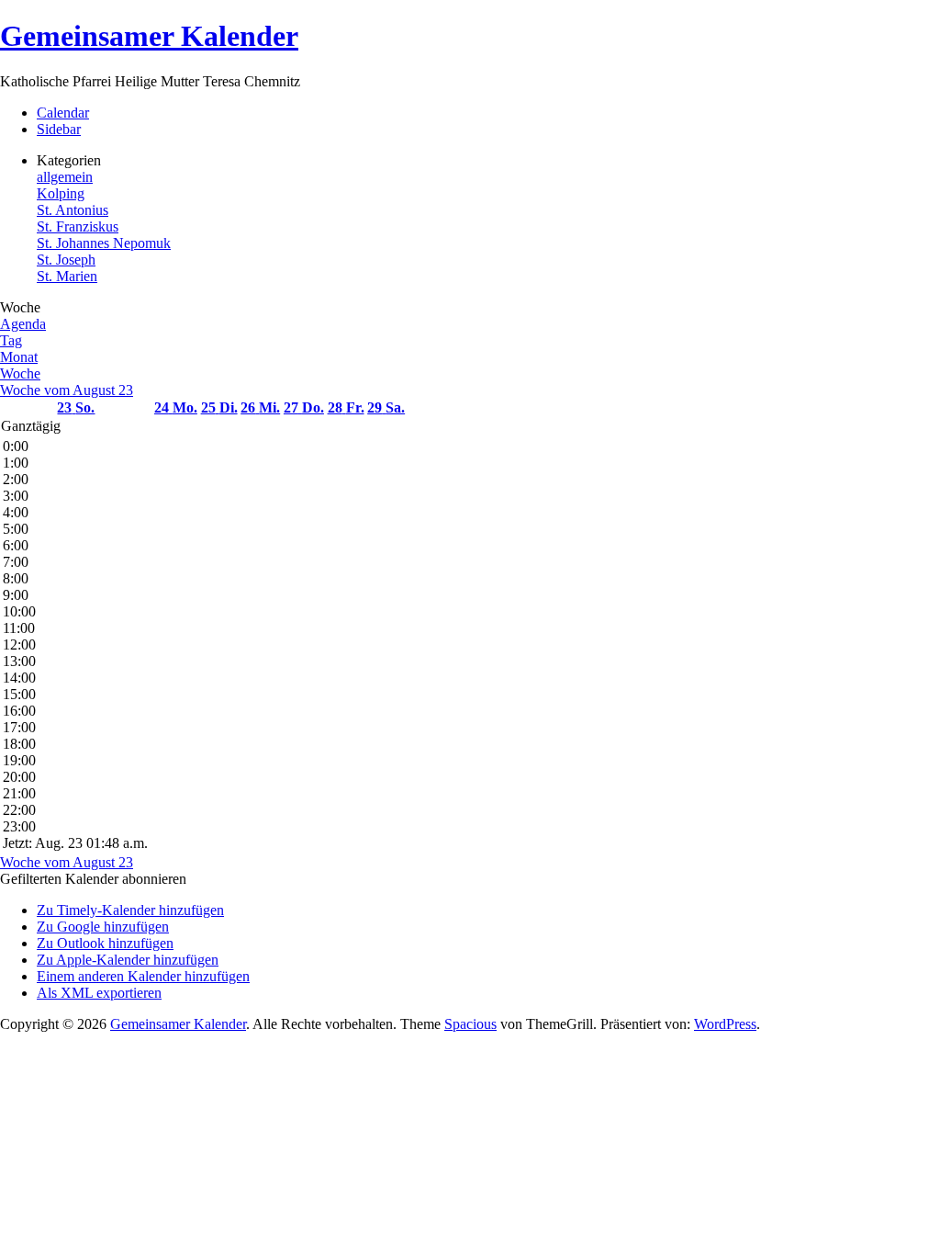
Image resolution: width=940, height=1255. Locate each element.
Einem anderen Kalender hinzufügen (143, 976)
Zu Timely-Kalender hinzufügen (130, 910)
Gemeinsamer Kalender (149, 35)
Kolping (60, 193)
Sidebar (59, 129)
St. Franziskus (77, 226)
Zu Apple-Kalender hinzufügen (127, 959)
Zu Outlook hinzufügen (105, 943)
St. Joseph (66, 259)
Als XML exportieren (99, 993)
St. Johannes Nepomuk (104, 243)
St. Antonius (72, 210)
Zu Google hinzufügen (103, 926)
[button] (93, 879)
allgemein (65, 177)
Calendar (63, 112)
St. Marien (67, 276)
